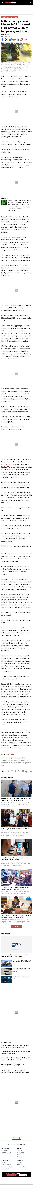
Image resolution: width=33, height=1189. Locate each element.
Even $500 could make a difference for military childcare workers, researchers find (16, 916)
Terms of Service (6, 1152)
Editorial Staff (5, 1169)
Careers (19, 1164)
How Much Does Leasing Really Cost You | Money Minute (21, 977)
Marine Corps (23, 79)
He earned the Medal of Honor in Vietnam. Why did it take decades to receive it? (16, 1059)
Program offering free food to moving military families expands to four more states (15, 888)
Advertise (4, 1162)
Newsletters (20, 1152)
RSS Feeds (20, 1154)
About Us (19, 1162)
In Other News (6, 777)
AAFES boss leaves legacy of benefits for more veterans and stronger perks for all (16, 799)
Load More (16, 926)
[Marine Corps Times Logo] (10, 2)
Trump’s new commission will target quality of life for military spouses (15, 829)
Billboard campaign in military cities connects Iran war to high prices (15, 1052)
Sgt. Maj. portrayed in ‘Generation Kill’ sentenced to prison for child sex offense (14, 1065)
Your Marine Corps (9, 17)
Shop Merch (20, 1157)
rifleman (17, 129)
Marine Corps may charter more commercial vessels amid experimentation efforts (15, 1046)
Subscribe (20, 1150)
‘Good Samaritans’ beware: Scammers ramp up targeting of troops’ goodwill (16, 859)
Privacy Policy (5, 1150)
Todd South (6, 34)
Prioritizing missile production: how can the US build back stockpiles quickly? (21, 960)
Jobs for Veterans (22, 1167)
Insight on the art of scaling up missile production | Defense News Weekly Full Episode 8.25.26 (15, 955)
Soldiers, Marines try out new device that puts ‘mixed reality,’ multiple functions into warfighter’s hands (19, 202)
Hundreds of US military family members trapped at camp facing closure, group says (15, 1071)
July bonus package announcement (13, 399)
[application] (16, 944)
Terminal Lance (10, 464)
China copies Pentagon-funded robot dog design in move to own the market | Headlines (21, 970)
